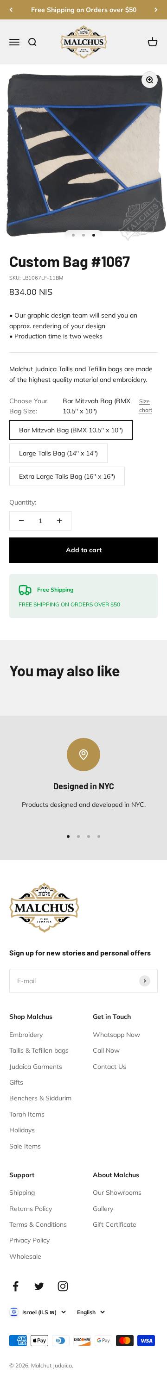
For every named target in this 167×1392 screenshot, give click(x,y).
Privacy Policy (29, 1240)
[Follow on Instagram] (63, 1286)
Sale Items (25, 1146)
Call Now (106, 1050)
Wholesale (25, 1256)
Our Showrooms (117, 1192)
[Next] (156, 10)
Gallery (103, 1209)
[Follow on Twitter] (39, 1286)
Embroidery (26, 1034)
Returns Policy (30, 1209)
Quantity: (22, 502)
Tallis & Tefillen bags (39, 1050)
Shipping (22, 1192)
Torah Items (27, 1114)
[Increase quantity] (59, 521)
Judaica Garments (35, 1066)
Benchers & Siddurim (40, 1098)
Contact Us (109, 1066)
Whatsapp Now (116, 1034)
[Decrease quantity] (21, 521)
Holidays (22, 1130)
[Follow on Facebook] (15, 1286)
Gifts (16, 1082)
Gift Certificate (114, 1224)
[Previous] (11, 10)
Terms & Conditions (38, 1224)
